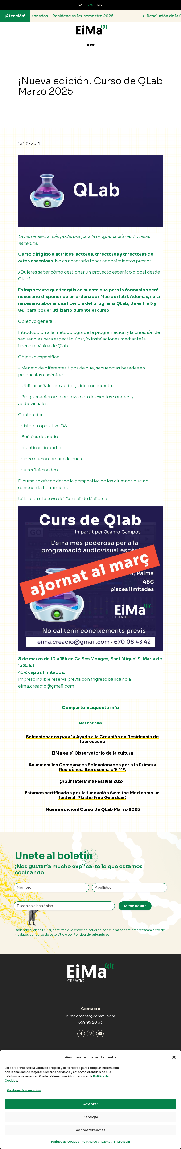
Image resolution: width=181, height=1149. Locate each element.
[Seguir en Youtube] (100, 1033)
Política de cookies (65, 1141)
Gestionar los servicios (24, 1090)
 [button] (91, 45)
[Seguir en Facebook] (81, 1033)
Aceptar (90, 1104)
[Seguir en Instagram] (90, 1033)
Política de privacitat (97, 1141)
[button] (174, 1057)
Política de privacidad (91, 935)
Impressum (122, 1141)
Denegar (90, 1117)
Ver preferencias (90, 1130)
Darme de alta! (135, 906)
